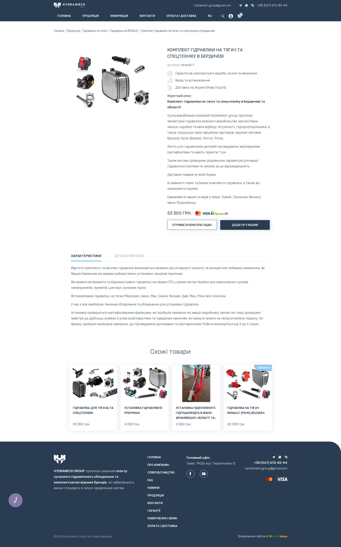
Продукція (90, 16)
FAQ (150, 480)
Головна (64, 16)
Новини (153, 487)
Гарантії (153, 510)
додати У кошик (245, 225)
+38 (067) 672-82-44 (272, 5)
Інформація (119, 16)
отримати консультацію (192, 225)
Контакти (147, 16)
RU (210, 16)
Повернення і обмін (162, 518)
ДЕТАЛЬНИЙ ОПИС (129, 256)
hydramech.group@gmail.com (212, 5)
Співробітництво (161, 472)
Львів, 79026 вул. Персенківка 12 (211, 463)
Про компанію (158, 465)
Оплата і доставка (181, 16)
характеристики (86, 256)
